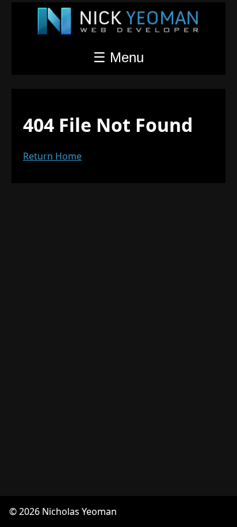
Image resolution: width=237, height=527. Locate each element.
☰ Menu (118, 57)
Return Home (52, 156)
